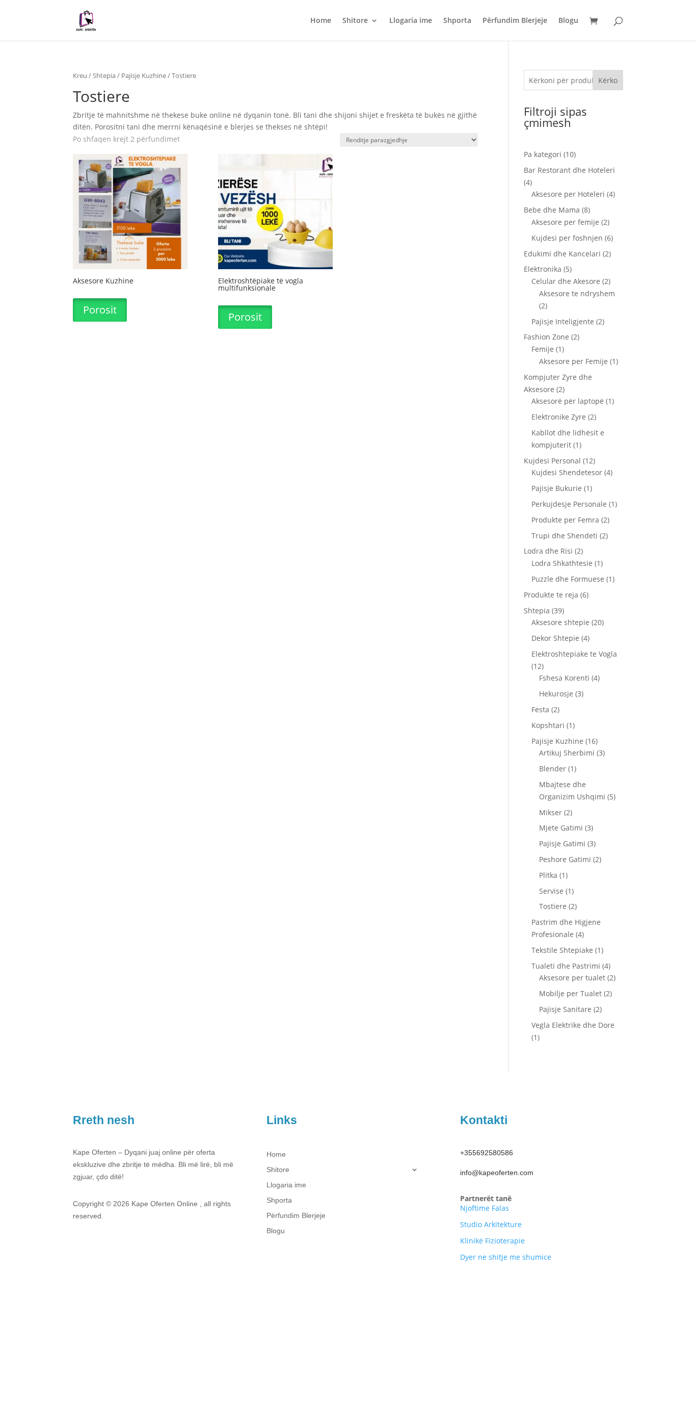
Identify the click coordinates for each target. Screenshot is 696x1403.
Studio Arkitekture (491, 1224)
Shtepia (104, 75)
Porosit (100, 310)
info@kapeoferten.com (496, 1172)
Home (320, 21)
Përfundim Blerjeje (515, 21)
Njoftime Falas (484, 1208)
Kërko (608, 80)
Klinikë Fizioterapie (492, 1240)
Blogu (568, 21)
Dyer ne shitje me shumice (505, 1257)
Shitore (355, 21)
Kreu (80, 75)
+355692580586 (486, 1153)
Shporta (457, 21)
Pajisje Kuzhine (143, 75)
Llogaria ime (410, 21)
